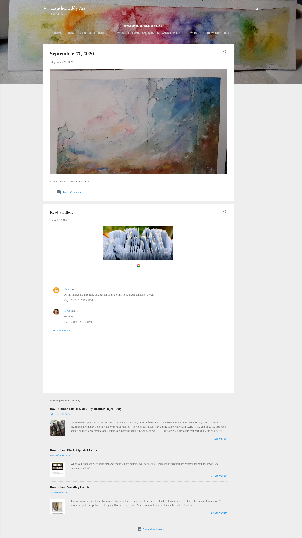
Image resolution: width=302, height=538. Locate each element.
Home (58, 33)
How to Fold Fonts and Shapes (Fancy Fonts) (146, 33)
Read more (219, 439)
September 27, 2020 (72, 53)
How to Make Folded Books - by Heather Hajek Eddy (86, 408)
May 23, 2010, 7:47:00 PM (78, 300)
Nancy (67, 289)
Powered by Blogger (153, 529)
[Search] (257, 9)
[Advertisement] (248, 99)
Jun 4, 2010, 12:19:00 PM (78, 321)
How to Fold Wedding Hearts (69, 487)
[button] (225, 52)
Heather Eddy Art (68, 8)
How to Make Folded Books (87, 33)
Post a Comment (62, 330)
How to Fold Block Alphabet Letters (74, 450)
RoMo (67, 310)
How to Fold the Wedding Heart (209, 33)
